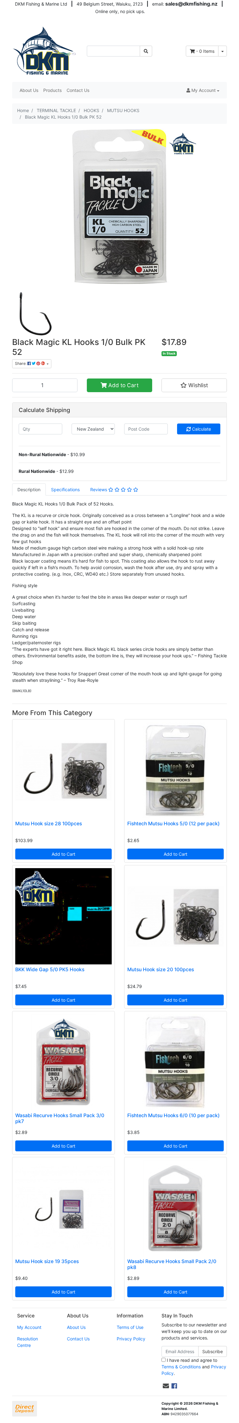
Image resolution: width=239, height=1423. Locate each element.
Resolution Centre (27, 1342)
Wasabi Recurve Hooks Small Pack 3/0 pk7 (59, 1118)
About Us (29, 90)
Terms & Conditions (181, 1366)
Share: (21, 363)
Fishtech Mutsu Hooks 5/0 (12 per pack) (173, 824)
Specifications (65, 489)
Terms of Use (130, 1327)
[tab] (29, 489)
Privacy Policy (131, 1338)
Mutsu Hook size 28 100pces (48, 824)
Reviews (99, 489)
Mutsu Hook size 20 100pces (160, 969)
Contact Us (78, 90)
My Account (29, 1327)
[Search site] (146, 51)
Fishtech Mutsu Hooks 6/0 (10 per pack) (173, 1115)
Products (52, 90)
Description (28, 489)
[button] (203, 90)
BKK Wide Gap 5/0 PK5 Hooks (49, 969)
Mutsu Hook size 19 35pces (47, 1261)
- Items (205, 51)
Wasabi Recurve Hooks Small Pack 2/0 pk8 (171, 1264)
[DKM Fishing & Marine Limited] (44, 50)
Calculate (201, 429)
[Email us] (166, 1386)
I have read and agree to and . (194, 1366)
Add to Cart (122, 385)
